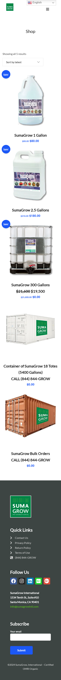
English (37, 2)
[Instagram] (21, 581)
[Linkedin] (30, 581)
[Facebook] (13, 581)
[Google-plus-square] (38, 581)
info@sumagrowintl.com (24, 606)
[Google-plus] (47, 581)
